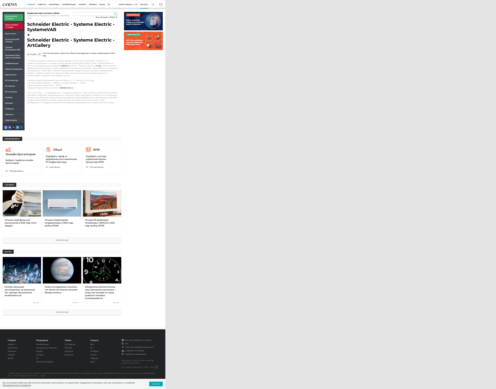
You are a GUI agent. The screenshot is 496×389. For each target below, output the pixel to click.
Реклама (68, 348)
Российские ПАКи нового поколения (13, 56)
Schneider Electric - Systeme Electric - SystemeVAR (71, 27)
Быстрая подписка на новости (138, 340)
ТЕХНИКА (93, 4)
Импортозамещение (13, 69)
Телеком (8, 97)
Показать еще (62, 240)
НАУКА (102, 4)
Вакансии (69, 351)
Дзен (92, 361)
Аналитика (54, 4)
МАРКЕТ (82, 4)
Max (92, 344)
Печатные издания (44, 361)
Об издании (70, 344)
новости (64, 65)
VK (91, 348)
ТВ (109, 4)
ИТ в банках (10, 86)
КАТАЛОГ (146, 4)
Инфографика (11, 120)
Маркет (39, 351)
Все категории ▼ (107, 17)
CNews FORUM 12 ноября (11, 17)
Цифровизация (11, 63)
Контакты (69, 354)
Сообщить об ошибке (134, 350)
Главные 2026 (12, 48)
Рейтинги (9, 114)
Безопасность (11, 74)
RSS (127, 343)
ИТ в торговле (11, 92)
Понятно (156, 384)
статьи (98, 65)
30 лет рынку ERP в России (12, 40)
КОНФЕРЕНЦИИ (69, 4)
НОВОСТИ (42, 4)
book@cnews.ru (66, 88)
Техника (39, 354)
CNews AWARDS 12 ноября (11, 26)
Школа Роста (10, 33)
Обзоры (11, 354)
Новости (11, 344)
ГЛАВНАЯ (31, 4)
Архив (10, 358)
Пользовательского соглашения (17, 385)
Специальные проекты (46, 348)
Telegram (94, 358)
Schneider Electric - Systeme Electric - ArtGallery (71, 42)
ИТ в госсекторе (11, 80)
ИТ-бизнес (9, 109)
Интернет (9, 103)
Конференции (42, 344)
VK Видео (94, 351)
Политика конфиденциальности (139, 347)
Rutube (93, 354)
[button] (154, 5)
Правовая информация (135, 354)
